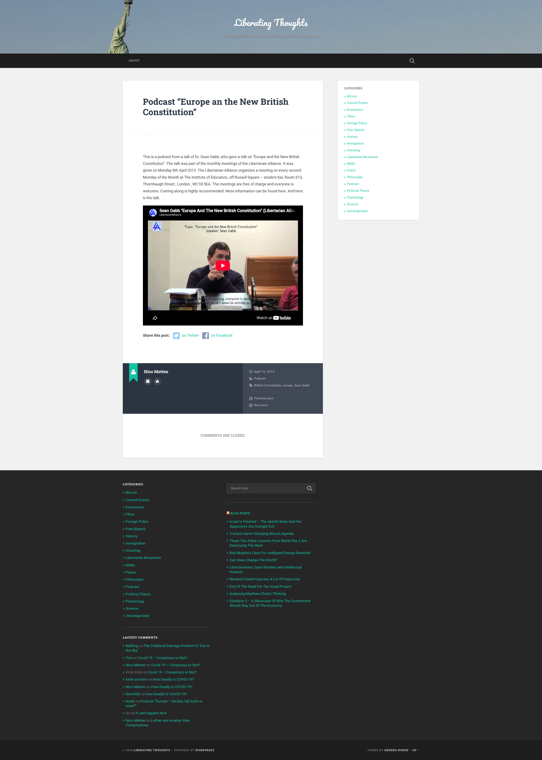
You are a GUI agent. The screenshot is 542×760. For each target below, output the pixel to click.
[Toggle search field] (412, 61)
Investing (353, 150)
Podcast (260, 378)
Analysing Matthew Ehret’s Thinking (258, 594)
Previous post (264, 398)
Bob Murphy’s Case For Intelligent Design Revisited (270, 553)
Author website (157, 381)
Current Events (357, 103)
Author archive (148, 381)
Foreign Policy (357, 123)
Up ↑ (415, 750)
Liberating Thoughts (271, 22)
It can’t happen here (151, 713)
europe (288, 385)
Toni (129, 658)
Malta (351, 164)
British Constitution (267, 385)
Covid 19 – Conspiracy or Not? (162, 658)
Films (351, 116)
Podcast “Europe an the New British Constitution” (216, 106)
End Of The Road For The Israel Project (260, 586)
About (134, 60)
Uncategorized (357, 211)
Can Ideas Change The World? (253, 560)
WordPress (204, 750)
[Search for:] (271, 488)
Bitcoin (352, 96)
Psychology (355, 197)
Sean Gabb (301, 385)
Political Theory (358, 191)
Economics (355, 110)
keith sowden (136, 679)
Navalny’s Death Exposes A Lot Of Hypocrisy (265, 579)
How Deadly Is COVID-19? (173, 679)
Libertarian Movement (362, 157)
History (352, 137)
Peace (351, 170)
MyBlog (132, 646)
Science (352, 204)
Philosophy (355, 177)
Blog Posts (240, 513)
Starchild (133, 694)
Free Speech (355, 130)
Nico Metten (135, 665)
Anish (130, 701)
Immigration (355, 143)
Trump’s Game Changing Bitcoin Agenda (262, 533)
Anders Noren (396, 750)
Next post (261, 405)
